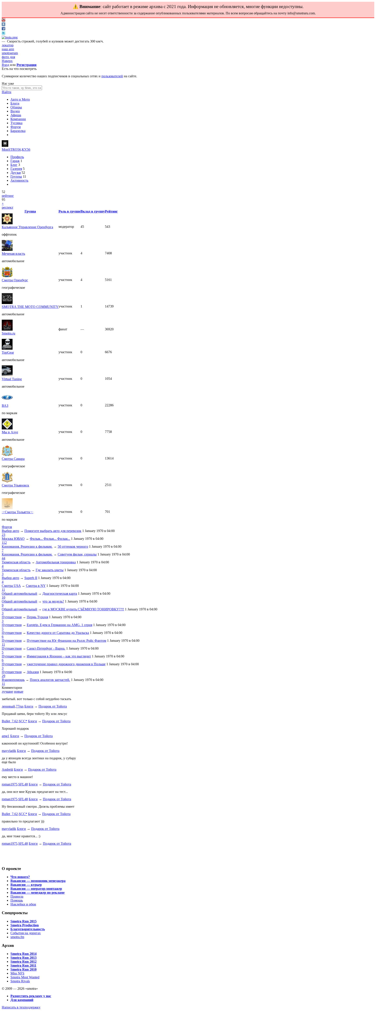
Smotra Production (24, 925)
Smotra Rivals (20, 981)
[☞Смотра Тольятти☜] (7, 508)
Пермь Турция (37, 617)
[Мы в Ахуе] (7, 428)
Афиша (15, 115)
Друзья (15, 172)
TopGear (8, 352)
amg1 (5, 736)
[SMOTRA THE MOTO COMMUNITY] (7, 303)
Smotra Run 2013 (23, 957)
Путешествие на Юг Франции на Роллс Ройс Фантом (66, 640)
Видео (15, 111)
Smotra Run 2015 (23, 921)
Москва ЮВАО (13, 538)
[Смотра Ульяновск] (7, 481)
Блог (13, 165)
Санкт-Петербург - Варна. (46, 648)
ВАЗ (5, 405)
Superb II (30, 578)
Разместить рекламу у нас (30, 996)
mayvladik (9, 751)
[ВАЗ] (7, 402)
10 (3, 597)
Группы (16, 176)
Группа (30, 211)
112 (4, 542)
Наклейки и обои (23, 904)
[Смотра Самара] (7, 455)
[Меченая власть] (7, 250)
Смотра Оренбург (15, 280)
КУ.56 (26, 149)
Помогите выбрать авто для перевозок (52, 531)
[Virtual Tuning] (7, 375)
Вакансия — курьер (26, 885)
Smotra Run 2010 (23, 969)
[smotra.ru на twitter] (3, 33)
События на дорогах (25, 933)
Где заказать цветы (50, 570)
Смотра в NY (35, 586)
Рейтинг (111, 211)
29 (3, 676)
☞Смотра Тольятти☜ (17, 512)
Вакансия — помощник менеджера (37, 881)
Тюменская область (16, 562)
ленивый (8, 706)
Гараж (15, 161)
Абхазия (33, 672)
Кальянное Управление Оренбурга (27, 227)
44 (3, 558)
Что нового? (20, 877)
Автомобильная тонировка (56, 562)
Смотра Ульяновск (15, 485)
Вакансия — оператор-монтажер (36, 888)
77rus (20, 706)
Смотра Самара (13, 459)
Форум (15, 127)
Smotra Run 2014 (23, 954)
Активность (19, 180)
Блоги (14, 103)
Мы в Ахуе (10, 432)
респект (7, 207)
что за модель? (53, 601)
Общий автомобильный (19, 593)
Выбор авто (10, 531)
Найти (6, 92)
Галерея (16, 169)
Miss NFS (17, 973)
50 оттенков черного (73, 546)
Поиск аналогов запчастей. (50, 680)
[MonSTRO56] (5, 145)
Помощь (16, 900)
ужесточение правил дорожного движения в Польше (66, 664)
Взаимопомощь (13, 680)
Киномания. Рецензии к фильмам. (27, 546)
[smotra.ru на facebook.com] (3, 29)
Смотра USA (11, 586)
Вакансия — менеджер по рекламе (37, 892)
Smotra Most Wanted (24, 977)
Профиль (17, 157)
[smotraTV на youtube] (3, 20)
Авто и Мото (20, 99)
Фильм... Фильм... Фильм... (50, 538)
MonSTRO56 (11, 149)
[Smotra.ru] (7, 329)
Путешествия (12, 617)
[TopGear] (7, 348)
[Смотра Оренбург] (7, 276)
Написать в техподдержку (21, 1007)
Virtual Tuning (12, 379)
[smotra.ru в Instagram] (10, 37)
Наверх (7, 61)
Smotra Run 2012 (23, 961)
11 (3, 589)
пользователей (112, 76)
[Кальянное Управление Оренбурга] (7, 223)
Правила (16, 896)
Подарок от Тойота (53, 706)
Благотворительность (27, 929)
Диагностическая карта (59, 593)
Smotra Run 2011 (23, 965)
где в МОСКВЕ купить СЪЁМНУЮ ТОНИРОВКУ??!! (83, 609)
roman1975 (9, 784)
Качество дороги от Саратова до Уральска (58, 633)
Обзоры (16, 107)
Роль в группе (70, 211)
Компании (18, 119)
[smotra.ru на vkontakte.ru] (3, 25)
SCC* (23, 721)
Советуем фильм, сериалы (77, 554)
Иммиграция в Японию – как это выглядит (59, 656)
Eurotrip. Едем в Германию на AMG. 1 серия (59, 625)
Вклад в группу (93, 211)
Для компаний (21, 1000)
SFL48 (23, 784)
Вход (5, 65)
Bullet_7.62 (10, 721)
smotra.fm (17, 937)
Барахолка (17, 131)
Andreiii (7, 769)
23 (3, 535)
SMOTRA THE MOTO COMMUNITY (30, 307)
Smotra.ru (8, 333)
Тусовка (16, 123)
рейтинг (8, 196)
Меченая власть (13, 253)
